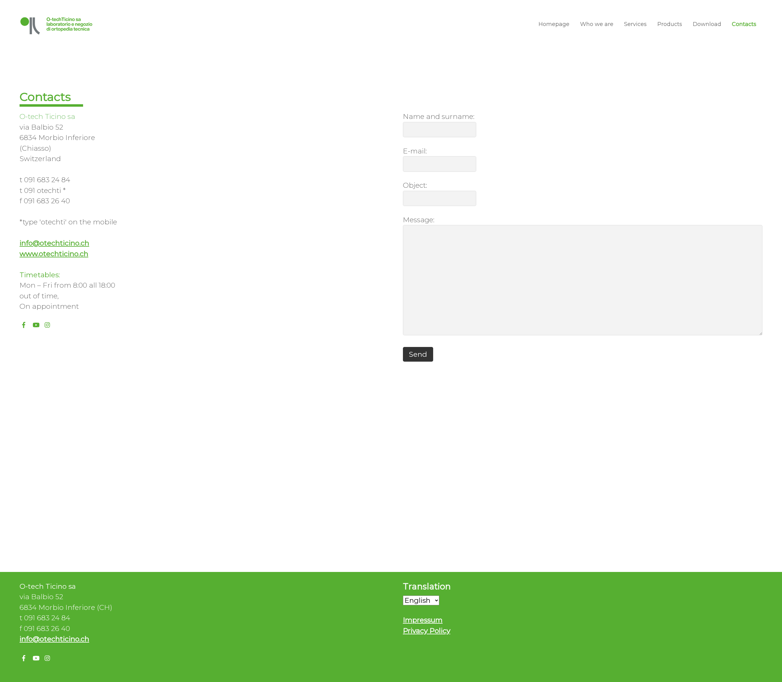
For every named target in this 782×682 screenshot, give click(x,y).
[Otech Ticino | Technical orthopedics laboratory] (56, 32)
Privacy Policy (426, 630)
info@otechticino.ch (54, 243)
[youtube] (35, 323)
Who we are (596, 24)
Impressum (423, 620)
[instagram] (47, 323)
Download (707, 24)
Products (669, 24)
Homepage (554, 24)
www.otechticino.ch (54, 253)
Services (635, 24)
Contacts (744, 24)
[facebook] (24, 323)
